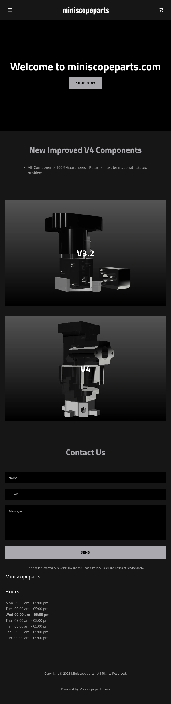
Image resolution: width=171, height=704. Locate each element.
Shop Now (85, 83)
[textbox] (85, 477)
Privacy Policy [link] (100, 568)
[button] (9, 9)
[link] (85, 11)
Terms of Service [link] (125, 568)
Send (85, 552)
